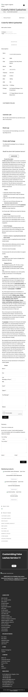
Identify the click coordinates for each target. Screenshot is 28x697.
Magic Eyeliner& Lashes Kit (8, 523)
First (3, 373)
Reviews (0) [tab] (14, 44)
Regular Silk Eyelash (5, 612)
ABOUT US (3, 658)
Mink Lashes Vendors (6, 27)
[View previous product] (2, 18)
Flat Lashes (4, 638)
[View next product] (26, 18)
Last (3, 377)
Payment (6, 256)
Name (3, 368)
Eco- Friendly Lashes (6, 600)
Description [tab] (14, 41)
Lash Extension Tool (17, 302)
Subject (4, 390)
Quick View (22, 471)
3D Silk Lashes (9, 296)
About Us (6, 276)
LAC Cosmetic (11, 288)
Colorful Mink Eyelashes (12, 12)
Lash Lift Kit (4, 643)
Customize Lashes (5, 516)
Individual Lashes (10, 300)
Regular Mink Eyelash (6, 606)
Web (3, 381)
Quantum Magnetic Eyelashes (8, 618)
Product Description (8, 159)
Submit (5, 417)
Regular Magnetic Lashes (7, 620)
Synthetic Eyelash (5, 627)
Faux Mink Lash (5, 531)
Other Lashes (4, 536)
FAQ (2, 664)
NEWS (2, 666)
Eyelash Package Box (6, 650)
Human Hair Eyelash (6, 625)
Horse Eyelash (4, 630)
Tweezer (3, 651)
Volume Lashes (4, 642)
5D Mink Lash (4, 605)
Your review (4, 441)
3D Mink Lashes (7, 33)
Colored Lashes (14, 496)
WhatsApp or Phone (6, 379)
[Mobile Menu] (26, 5)
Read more (14, 479)
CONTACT (3, 668)
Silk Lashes (4, 528)
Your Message (5, 395)
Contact (6, 365)
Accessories (4, 541)
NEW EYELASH (4, 521)
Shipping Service (8, 263)
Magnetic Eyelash (5, 533)
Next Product (21, 17)
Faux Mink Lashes (17, 296)
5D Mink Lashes (15, 295)
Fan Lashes (16, 300)
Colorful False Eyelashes (14, 485)
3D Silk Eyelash (4, 610)
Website (4, 406)
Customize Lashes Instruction (11, 203)
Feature (6, 189)
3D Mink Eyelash (5, 603)
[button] (14, 159)
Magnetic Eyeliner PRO (6, 617)
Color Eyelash (9, 32)
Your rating (4, 437)
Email (3, 386)
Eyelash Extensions (6, 538)
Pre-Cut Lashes (5, 624)
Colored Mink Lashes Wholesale (14, 475)
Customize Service (6, 518)
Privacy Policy (4, 663)
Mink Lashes (14, 33)
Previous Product (7, 17)
